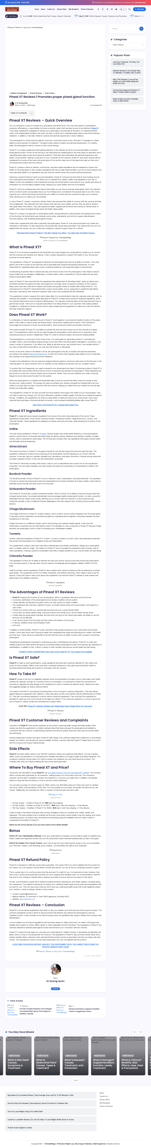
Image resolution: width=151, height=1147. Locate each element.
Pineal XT (95, 128)
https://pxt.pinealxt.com (38, 354)
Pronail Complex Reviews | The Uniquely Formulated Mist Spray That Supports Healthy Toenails (36, 1011)
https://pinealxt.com (27, 899)
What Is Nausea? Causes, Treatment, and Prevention (90, 16)
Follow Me (55, 989)
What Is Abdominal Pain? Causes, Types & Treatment (34, 16)
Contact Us (104, 1096)
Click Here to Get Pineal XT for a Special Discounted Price (55, 405)
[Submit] (141, 29)
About (102, 1093)
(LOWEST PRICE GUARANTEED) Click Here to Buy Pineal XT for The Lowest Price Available (55, 652)
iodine (44, 434)
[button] (123, 9)
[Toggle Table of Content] (30, 113)
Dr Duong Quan (22, 103)
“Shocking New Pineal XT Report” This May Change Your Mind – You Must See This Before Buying (55, 233)
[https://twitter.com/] (103, 9)
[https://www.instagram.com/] (112, 9)
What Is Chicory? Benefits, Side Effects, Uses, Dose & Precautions (131, 1064)
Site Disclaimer (105, 1103)
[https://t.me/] (107, 9)
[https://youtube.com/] (116, 9)
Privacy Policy (105, 1100)
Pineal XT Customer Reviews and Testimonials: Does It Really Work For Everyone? (60, 706)
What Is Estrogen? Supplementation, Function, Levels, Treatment (102, 1064)
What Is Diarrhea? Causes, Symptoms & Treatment (17, 1064)
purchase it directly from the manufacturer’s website (68, 773)
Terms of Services (106, 1106)
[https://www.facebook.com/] (98, 9)
